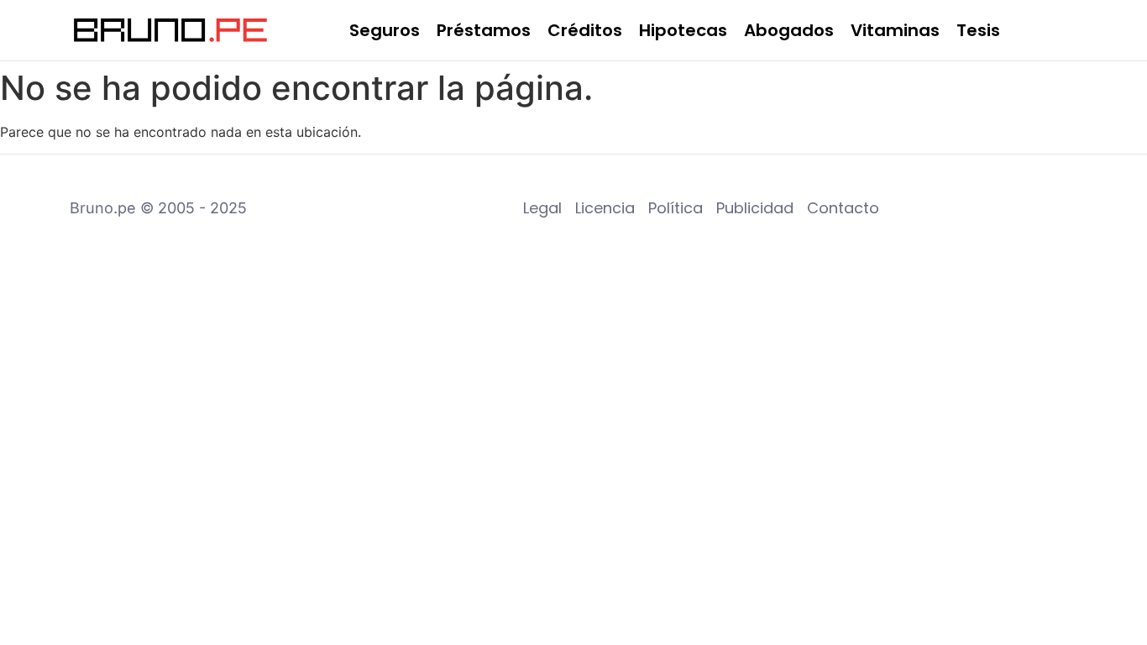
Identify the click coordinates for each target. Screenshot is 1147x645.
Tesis (978, 30)
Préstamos (484, 30)
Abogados (789, 30)
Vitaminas (895, 30)
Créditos (584, 30)
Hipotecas (683, 30)
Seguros (384, 30)
